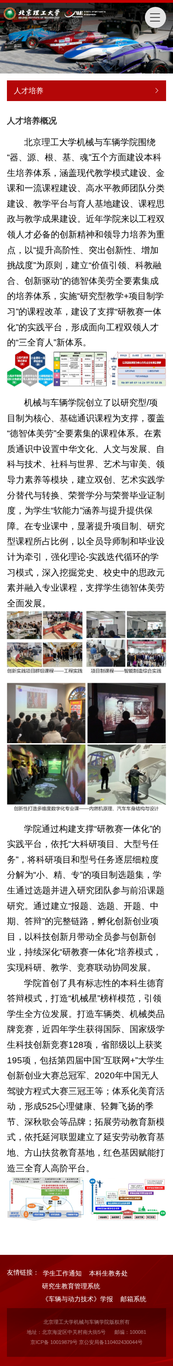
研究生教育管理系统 (71, 1286)
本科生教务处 (108, 1273)
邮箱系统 (133, 1299)
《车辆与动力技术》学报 (77, 1299)
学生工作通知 (62, 1273)
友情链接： (23, 1272)
